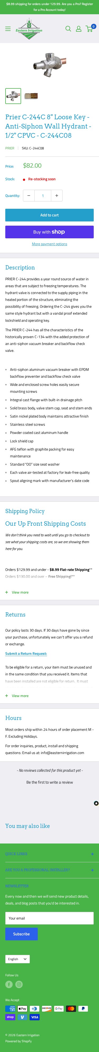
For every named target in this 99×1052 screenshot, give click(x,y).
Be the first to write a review (49, 782)
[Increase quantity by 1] (56, 195)
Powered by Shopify (18, 1041)
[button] (49, 781)
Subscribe (21, 934)
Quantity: (12, 195)
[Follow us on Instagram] (19, 984)
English (13, 959)
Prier (9, 148)
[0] (89, 29)
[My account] (78, 29)
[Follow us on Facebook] (9, 984)
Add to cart (49, 215)
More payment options (49, 244)
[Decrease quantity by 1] (28, 195)
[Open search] (68, 29)
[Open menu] (8, 29)
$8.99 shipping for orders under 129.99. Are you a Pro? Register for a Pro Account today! (49, 6)
